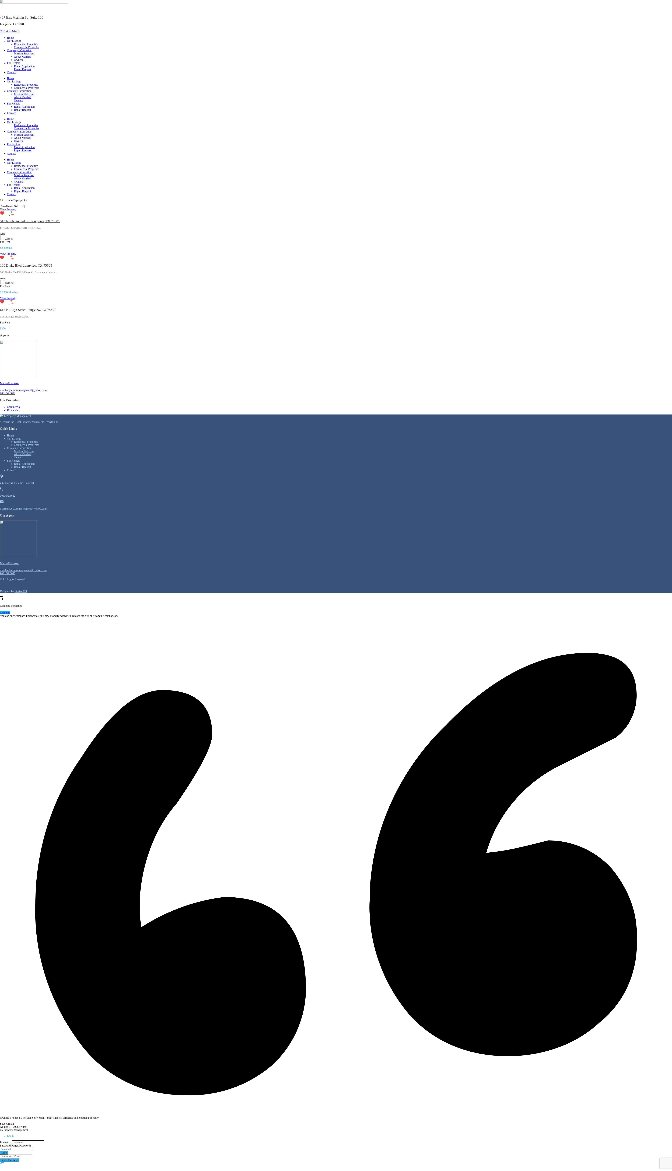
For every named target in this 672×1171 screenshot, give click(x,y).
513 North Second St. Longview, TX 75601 (30, 221)
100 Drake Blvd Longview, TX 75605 (26, 265)
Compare (5, 612)
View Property (8, 209)
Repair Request (22, 69)
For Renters (13, 62)
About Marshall (22, 56)
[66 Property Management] (15, 415)
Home (10, 37)
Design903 (21, 591)
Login (4, 1152)
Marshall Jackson (9, 383)
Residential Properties (26, 44)
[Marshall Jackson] (18, 376)
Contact (11, 72)
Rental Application (24, 66)
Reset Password (9, 1160)
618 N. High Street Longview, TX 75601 (28, 310)
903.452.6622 (9, 31)
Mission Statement (24, 53)
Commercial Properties (26, 47)
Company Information (19, 50)
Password (5, 1145)
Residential (13, 410)
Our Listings (14, 40)
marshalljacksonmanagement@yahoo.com (23, 390)
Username (5, 1142)
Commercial (13, 406)
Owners (18, 59)
